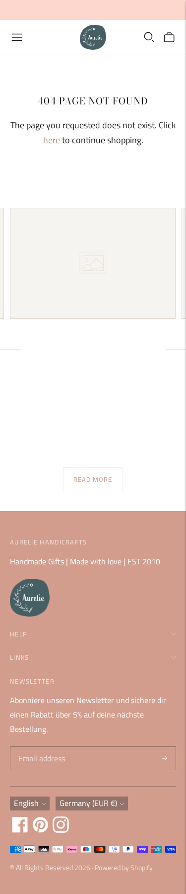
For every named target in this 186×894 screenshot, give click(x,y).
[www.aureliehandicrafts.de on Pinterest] (40, 830)
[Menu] (17, 37)
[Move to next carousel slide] (176, 340)
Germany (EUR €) (88, 803)
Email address (40, 747)
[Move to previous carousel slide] (10, 340)
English (26, 803)
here (51, 140)
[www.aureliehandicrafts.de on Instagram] (61, 830)
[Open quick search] (149, 37)
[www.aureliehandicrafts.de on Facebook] (20, 830)
